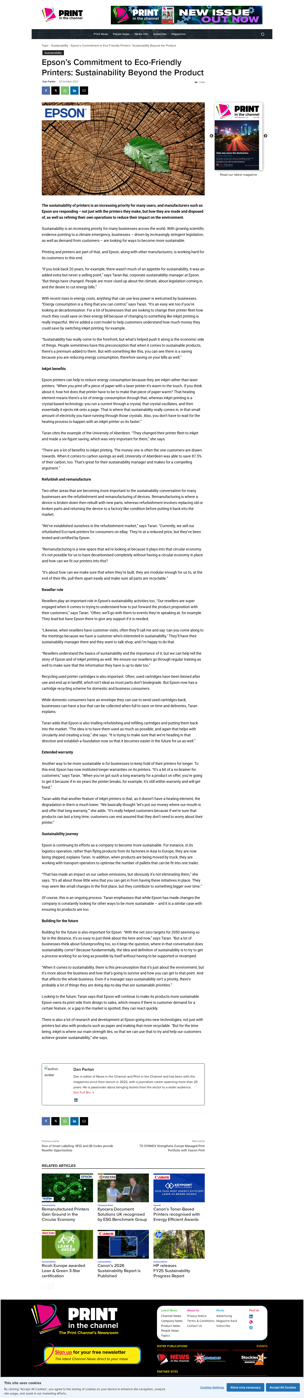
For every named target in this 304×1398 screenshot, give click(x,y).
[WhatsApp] (65, 90)
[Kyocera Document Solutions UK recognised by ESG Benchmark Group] (123, 1188)
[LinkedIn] (75, 1100)
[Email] (84, 90)
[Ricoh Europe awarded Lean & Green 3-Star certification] (67, 1244)
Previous (211, 136)
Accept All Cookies (283, 1387)
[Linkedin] (74, 90)
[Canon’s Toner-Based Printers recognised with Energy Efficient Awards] (179, 1188)
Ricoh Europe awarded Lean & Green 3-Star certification (63, 1270)
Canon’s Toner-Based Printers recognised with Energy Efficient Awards (176, 1214)
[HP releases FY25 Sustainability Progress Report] (179, 1244)
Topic (45, 45)
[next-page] (51, 1286)
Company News (105, 1205)
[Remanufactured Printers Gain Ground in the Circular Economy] (67, 1188)
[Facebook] (46, 90)
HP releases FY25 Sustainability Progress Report (171, 1270)
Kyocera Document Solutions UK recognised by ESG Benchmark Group (122, 1214)
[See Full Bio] (93, 1092)
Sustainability (59, 45)
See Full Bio (82, 1092)
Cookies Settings (212, 1387)
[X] (55, 90)
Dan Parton (48, 81)
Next (265, 136)
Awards (157, 1205)
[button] (262, 34)
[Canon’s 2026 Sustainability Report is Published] (123, 1244)
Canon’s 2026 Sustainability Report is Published (119, 1270)
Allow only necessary (245, 1387)
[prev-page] (44, 1286)
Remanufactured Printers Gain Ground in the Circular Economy (65, 1214)
